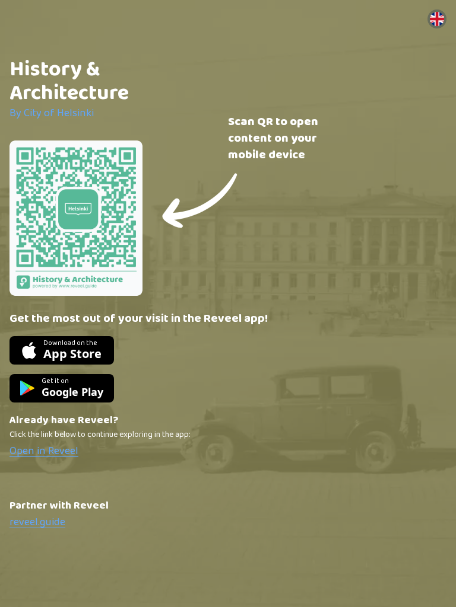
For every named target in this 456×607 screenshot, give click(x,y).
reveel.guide (37, 522)
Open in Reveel (44, 451)
